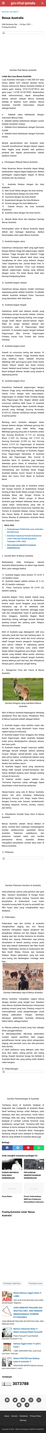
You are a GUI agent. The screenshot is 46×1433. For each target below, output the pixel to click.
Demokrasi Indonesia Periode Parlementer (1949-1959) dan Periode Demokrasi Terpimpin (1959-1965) (24, 538)
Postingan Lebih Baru (12, 1283)
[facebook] (7, 1147)
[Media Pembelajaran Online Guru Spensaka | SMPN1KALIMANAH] (23, 3)
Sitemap (23, 1420)
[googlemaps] (19, 1405)
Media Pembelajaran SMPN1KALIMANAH (29, 1429)
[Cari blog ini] (42, 3)
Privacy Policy (35, 1416)
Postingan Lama (35, 1283)
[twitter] (18, 1147)
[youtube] (23, 1400)
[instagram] (30, 1400)
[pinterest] (28, 1147)
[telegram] (27, 1405)
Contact (14, 1416)
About (6, 1416)
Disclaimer (24, 1416)
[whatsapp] (39, 1147)
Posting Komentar (9, 27)
